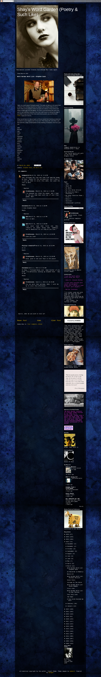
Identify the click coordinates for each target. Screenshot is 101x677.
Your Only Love (72, 594)
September (71, 551)
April (69, 563)
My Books (69, 188)
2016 (68, 624)
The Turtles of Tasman (71, 301)
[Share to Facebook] (39, 165)
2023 (68, 541)
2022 (68, 609)
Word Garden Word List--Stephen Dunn (75, 568)
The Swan (70, 597)
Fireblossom (30, 191)
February (70, 603)
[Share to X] (37, 165)
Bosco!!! (69, 199)
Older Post (56, 320)
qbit (27, 216)
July (69, 556)
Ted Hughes (76, 341)
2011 (68, 636)
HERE (18, 115)
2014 (68, 628)
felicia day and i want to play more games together (73, 501)
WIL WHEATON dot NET (73, 499)
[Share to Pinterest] (40, 165)
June (69, 558)
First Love (71, 588)
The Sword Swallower (72, 489)
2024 (68, 539)
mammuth (72, 671)
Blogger (51, 672)
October (70, 549)
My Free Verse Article (73, 190)
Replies (26, 188)
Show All (81, 506)
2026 (68, 534)
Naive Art (70, 574)
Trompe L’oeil (70, 495)
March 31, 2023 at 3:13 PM (39, 175)
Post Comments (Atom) (35, 324)
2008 (68, 643)
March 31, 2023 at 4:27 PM (38, 216)
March (69, 566)
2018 (68, 619)
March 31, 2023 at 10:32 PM (45, 245)
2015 (68, 626)
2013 (68, 631)
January (70, 606)
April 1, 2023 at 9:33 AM (37, 268)
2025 (68, 537)
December (70, 544)
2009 (68, 641)
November (70, 546)
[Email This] (34, 165)
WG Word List (37, 167)
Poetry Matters (71, 467)
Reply (24, 185)
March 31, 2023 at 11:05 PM (45, 234)
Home (39, 320)
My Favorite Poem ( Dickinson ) (72, 192)
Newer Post (22, 320)
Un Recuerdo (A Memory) (75, 572)
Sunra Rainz (70, 493)
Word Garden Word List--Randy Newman (75, 585)
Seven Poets (71, 580)
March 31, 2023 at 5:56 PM (38, 224)
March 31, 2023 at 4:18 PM (38, 206)
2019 (68, 616)
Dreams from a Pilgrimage (70, 488)
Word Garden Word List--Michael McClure (75, 577)
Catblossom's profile (73, 203)
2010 (68, 638)
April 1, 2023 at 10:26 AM (45, 282)
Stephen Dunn (27, 167)
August (70, 553)
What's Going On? (72, 477)
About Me (69, 186)
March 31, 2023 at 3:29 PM (45, 191)
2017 (68, 621)
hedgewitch (25, 175)
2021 (68, 611)
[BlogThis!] (36, 165)
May (68, 561)
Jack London (70, 300)
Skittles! (69, 201)
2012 (68, 633)
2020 (68, 614)
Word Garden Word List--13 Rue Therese (75, 591)
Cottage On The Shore (74, 582)
